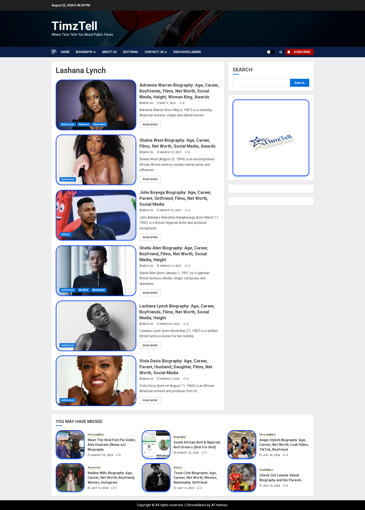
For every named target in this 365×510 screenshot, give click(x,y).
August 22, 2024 (188, 452)
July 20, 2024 (271, 455)
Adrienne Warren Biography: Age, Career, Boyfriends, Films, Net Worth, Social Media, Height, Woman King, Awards (179, 91)
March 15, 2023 (170, 210)
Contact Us (154, 52)
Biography (84, 52)
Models (83, 289)
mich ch (148, 103)
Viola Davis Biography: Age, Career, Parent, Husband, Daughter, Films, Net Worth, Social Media (175, 366)
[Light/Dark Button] (271, 52)
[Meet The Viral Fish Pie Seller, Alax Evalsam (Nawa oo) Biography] (70, 444)
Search (243, 70)
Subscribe (302, 52)
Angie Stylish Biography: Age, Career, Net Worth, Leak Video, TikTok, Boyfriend (284, 445)
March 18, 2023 (170, 152)
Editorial (130, 52)
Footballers (266, 469)
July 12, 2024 (100, 488)
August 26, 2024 (102, 455)
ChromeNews (196, 505)
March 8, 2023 (170, 323)
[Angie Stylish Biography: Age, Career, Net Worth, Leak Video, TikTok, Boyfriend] (242, 444)
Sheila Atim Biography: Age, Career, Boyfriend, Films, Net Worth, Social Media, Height (173, 253)
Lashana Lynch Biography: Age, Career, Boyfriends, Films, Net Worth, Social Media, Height (177, 311)
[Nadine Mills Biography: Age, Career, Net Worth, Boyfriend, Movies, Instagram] (70, 477)
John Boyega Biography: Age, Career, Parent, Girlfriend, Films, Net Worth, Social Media (175, 198)
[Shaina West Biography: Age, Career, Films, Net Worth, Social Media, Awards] (96, 160)
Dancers (84, 124)
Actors (65, 234)
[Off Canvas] (54, 51)
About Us (109, 52)
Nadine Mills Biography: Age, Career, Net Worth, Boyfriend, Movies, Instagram (111, 477)
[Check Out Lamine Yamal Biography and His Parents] (242, 477)
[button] (280, 52)
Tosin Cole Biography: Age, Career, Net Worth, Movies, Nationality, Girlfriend (195, 477)
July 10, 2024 (271, 485)
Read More (150, 124)
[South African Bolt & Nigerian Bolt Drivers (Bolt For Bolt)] (156, 444)
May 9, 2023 (168, 103)
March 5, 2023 (170, 378)
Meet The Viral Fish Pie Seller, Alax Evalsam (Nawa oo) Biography (112, 445)
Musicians (99, 124)
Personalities (96, 434)
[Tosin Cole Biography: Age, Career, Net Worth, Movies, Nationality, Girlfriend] (156, 477)
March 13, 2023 (170, 265)
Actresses (67, 124)
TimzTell (74, 26)
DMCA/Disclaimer (187, 52)
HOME (65, 52)
